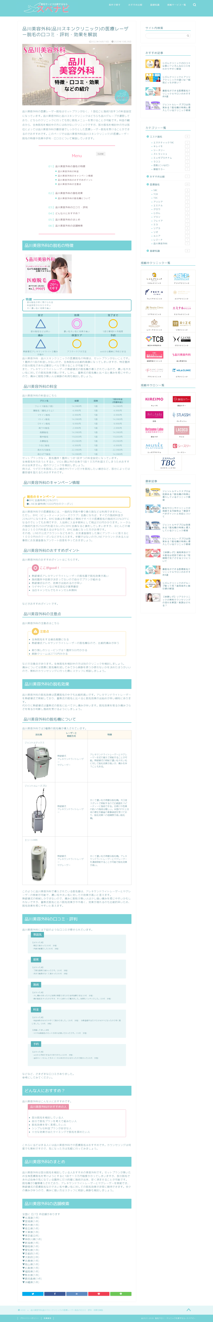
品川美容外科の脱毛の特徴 (70, 166)
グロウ (170, 209)
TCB (170, 194)
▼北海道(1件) (30, 1217)
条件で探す (115, 4)
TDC (170, 197)
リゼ (170, 232)
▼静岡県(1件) (30, 1246)
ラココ (170, 161)
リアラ (170, 228)
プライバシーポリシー (29, 1318)
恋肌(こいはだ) (170, 165)
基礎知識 (155, 4)
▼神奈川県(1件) (32, 1239)
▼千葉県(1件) (30, 1232)
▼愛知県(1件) (30, 1250)
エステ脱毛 (169, 136)
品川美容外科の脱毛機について (74, 198)
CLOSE (101, 154)
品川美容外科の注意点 (69, 184)
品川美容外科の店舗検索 (69, 225)
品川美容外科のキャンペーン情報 (75, 175)
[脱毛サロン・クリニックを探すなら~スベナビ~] (47, 12)
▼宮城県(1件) (30, 1221)
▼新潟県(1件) (30, 1243)
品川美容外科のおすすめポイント (75, 179)
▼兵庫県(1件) (30, 1260)
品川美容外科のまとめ (67, 219)
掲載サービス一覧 (176, 4)
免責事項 (47, 1318)
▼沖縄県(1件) (30, 1282)
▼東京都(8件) (30, 1235)
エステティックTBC (170, 142)
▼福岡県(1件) (30, 1271)
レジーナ (170, 239)
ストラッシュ (170, 153)
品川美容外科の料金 (68, 171)
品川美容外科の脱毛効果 (69, 193)
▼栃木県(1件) (30, 1225)
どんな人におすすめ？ (67, 213)
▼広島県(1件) (30, 1268)
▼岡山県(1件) (30, 1264)
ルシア (170, 235)
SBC (170, 190)
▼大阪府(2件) (30, 1257)
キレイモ (170, 146)
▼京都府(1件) (30, 1253)
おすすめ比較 (135, 4)
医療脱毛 (169, 184)
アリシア (170, 201)
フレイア (170, 220)
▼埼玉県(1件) (30, 1228)
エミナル (170, 205)
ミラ (170, 224)
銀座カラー (170, 169)
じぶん (170, 213)
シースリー (170, 150)
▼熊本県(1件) (30, 1275)
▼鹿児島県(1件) (32, 1278)
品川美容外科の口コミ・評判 (71, 207)
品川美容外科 (170, 243)
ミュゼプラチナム (170, 157)
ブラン (170, 216)
